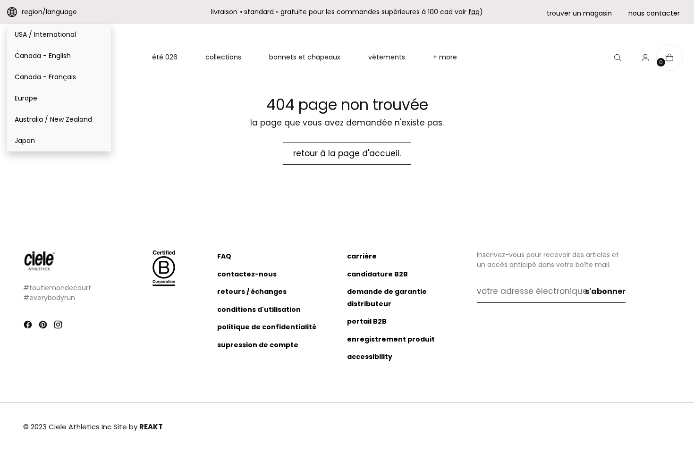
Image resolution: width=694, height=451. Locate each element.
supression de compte (257, 345)
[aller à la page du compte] (641, 57)
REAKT (151, 427)
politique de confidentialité (266, 327)
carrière (362, 256)
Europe (26, 98)
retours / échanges (252, 291)
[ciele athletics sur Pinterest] (44, 326)
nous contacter (654, 13)
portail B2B (367, 321)
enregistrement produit (391, 339)
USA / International (45, 34)
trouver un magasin (579, 13)
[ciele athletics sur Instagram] (59, 326)
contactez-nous (247, 274)
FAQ (224, 256)
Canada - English (43, 55)
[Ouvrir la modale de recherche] (617, 57)
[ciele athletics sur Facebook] (28, 326)
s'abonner (605, 291)
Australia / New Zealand (53, 119)
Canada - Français (45, 77)
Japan (25, 140)
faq (474, 12)
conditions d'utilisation (259, 309)
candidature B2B (377, 274)
